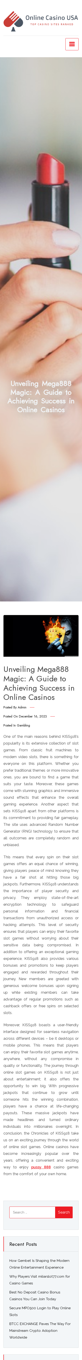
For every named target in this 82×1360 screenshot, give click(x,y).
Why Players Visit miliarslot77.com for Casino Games (39, 1279)
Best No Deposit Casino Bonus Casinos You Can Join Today (34, 1295)
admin (22, 707)
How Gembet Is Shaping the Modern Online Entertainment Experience (39, 1264)
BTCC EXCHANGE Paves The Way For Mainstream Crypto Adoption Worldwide (40, 1330)
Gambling (23, 725)
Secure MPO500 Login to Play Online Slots (40, 1311)
